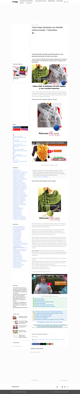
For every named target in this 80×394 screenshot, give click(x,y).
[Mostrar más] (54, 344)
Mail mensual (47, 316)
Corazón (23, 185)
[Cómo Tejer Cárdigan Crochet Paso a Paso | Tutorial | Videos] (15, 322)
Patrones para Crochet (18, 136)
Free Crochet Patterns (17, 154)
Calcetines (22, 178)
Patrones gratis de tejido (21, 391)
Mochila (22, 197)
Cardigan (16, 183)
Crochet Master (17, 239)
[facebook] (57, 387)
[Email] (52, 344)
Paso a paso (50, 339)
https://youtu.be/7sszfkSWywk (41, 176)
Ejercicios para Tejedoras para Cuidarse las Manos (23, 336)
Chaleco (16, 185)
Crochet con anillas (17, 241)
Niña (15, 202)
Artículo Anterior (35, 380)
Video (36, 341)
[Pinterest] (50, 344)
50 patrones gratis (40, 298)
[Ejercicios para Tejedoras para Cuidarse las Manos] (15, 336)
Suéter (16, 216)
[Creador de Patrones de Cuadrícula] (20, 71)
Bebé (24, 172)
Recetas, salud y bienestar (18, 149)
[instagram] (67, 387)
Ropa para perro (17, 212)
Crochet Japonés (17, 237)
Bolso (16, 176)
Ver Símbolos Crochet (43, 322)
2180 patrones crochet (39, 300)
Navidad (22, 199)
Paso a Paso (15, 159)
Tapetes (22, 216)
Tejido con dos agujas (60, 339)
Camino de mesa (18, 180)
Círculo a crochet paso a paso (19, 137)
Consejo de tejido (17, 231)
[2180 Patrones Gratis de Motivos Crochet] (15, 317)
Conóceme (56, 391)
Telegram (62, 319)
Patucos (16, 204)
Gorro (16, 193)
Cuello (46, 339)
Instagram (45, 317)
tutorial (33, 341)
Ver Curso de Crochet (56, 322)
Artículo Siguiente (64, 380)
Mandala (24, 195)
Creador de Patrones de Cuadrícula (19, 77)
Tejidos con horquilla (17, 258)
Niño (21, 202)
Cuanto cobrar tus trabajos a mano (19, 248)
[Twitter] (60, 387)
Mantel (16, 197)
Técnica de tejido (17, 267)
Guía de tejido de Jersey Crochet (20, 141)
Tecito (61, 313)
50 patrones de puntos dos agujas (23, 331)
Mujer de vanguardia (17, 144)
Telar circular (16, 260)
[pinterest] (65, 387)
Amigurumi (16, 170)
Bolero (22, 174)
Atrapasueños (17, 172)
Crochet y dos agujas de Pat (56, 311)
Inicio (52, 391)
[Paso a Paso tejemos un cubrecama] (15, 327)
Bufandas (36, 339)
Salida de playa (17, 214)
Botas (21, 176)
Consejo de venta (17, 233)
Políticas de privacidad (64, 391)
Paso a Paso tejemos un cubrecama (23, 326)
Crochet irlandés (23, 243)
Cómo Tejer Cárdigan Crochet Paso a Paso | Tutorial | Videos (23, 322)
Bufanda (16, 178)
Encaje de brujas (17, 250)
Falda (15, 191)
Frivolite (23, 250)
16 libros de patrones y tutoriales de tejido (43, 301)
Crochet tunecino (41, 339)
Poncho (22, 204)
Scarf (55, 339)
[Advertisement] (40, 13)
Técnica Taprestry (17, 262)
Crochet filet (16, 243)
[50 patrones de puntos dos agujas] (15, 332)
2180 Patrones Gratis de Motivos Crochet (23, 317)
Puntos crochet (17, 210)
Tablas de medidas (17, 256)
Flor (21, 191)
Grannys (22, 193)
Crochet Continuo (17, 235)
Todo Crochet (16, 140)
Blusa (16, 174)
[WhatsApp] (48, 344)
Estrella (22, 189)
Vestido (16, 218)
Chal (22, 183)
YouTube (50, 314)
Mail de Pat (17, 195)
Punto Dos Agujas (18, 208)
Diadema (16, 189)
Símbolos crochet (17, 254)
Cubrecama (17, 187)
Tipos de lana (23, 260)
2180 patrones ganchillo (39, 303)
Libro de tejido (16, 252)
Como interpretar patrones (19, 229)
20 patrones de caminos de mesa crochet (43, 304)
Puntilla (16, 206)
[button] (65, 2)
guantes (23, 218)
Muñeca (16, 199)
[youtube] (62, 387)
